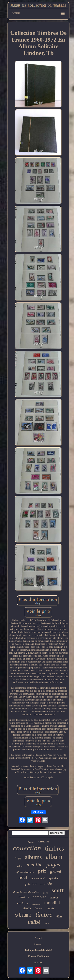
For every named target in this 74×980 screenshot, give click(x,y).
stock (45, 893)
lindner (39, 908)
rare (46, 923)
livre (18, 858)
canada (43, 841)
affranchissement (25, 872)
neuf (23, 877)
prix (42, 871)
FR (41, 962)
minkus (24, 897)
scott (58, 890)
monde (46, 883)
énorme (31, 842)
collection (27, 848)
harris (50, 908)
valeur (20, 866)
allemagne (36, 904)
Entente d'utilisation (38, 956)
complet (39, 897)
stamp (23, 915)
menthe (34, 865)
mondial (52, 902)
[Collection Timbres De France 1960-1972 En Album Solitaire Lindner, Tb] (38, 84)
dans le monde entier (26, 892)
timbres (54, 848)
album (54, 856)
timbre (44, 914)
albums (33, 857)
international (38, 878)
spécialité (53, 878)
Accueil (38, 938)
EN (36, 962)
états (59, 916)
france (31, 883)
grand (55, 872)
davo (27, 908)
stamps (54, 897)
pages (53, 864)
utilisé (34, 922)
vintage (22, 903)
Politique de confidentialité (38, 950)
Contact (38, 944)
